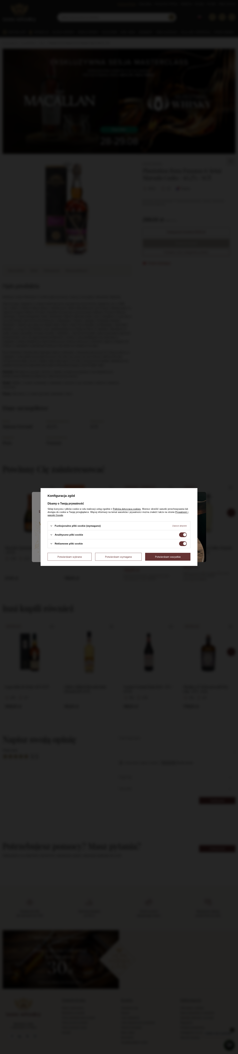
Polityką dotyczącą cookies (127, 509)
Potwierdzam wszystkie (168, 556)
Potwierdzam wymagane (118, 556)
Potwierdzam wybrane (69, 556)
